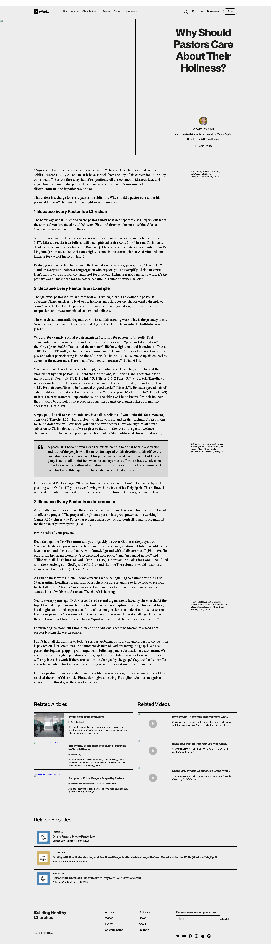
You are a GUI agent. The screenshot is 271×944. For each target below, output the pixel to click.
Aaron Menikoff (205, 128)
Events (106, 11)
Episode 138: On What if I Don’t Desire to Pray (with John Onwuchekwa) (97, 878)
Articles (109, 912)
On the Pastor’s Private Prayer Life (74, 836)
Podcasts (144, 912)
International (131, 11)
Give (230, 11)
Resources (69, 11)
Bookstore (213, 11)
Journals (144, 930)
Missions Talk (59, 852)
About (117, 11)
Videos (109, 918)
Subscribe (224, 919)
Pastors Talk (58, 832)
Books (142, 918)
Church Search (90, 11)
